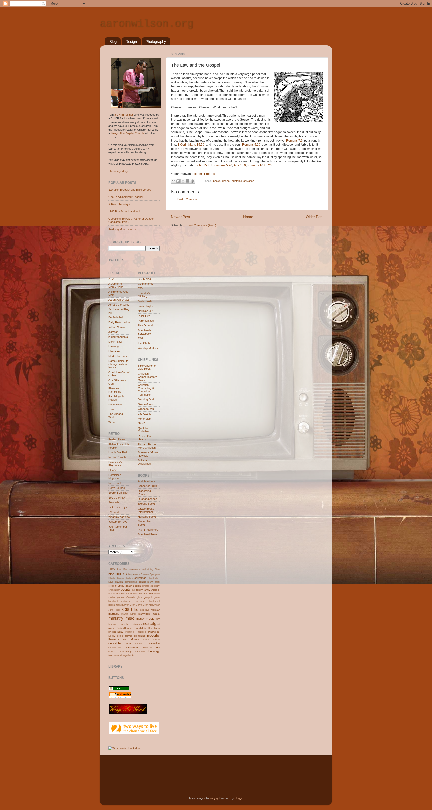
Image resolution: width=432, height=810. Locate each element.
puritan (156, 639)
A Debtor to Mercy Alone (116, 285)
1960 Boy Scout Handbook (124, 211)
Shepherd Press (148, 534)
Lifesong (113, 346)
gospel (226, 180)
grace (157, 597)
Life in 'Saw (115, 341)
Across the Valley (119, 304)
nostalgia (151, 623)
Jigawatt (113, 331)
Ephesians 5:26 (221, 165)
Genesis (130, 597)
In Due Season (117, 327)
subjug (214, 798)
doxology (155, 586)
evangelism (114, 590)
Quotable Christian (143, 430)
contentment (146, 581)
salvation (249, 180)
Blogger (239, 798)
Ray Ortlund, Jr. (147, 325)
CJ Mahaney (146, 283)
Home (248, 217)
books (217, 180)
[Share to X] (183, 181)
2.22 (111, 278)
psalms (146, 639)
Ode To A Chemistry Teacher (126, 196)
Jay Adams (145, 413)
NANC (142, 423)
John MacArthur (151, 605)
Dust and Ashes (147, 498)
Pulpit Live (144, 315)
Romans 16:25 (258, 165)
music (150, 618)
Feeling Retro (116, 439)
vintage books (127, 655)
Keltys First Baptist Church (128, 133)
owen (111, 628)
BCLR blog (144, 278)
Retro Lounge (116, 487)
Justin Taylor (146, 306)
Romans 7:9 (294, 140)
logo (142, 610)
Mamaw (155, 609)
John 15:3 (203, 165)
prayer (128, 635)
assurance (135, 569)
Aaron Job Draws (119, 299)
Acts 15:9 (240, 165)
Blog (113, 41)
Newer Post (180, 217)
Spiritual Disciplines (144, 462)
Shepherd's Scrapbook (145, 332)
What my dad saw (119, 516)
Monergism (145, 418)
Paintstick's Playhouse (115, 464)
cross (111, 586)
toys (111, 655)
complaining (131, 582)
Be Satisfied (115, 317)
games (121, 597)
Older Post (315, 217)
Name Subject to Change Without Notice (118, 364)
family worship (152, 589)
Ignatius (124, 601)
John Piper (114, 610)
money (140, 618)
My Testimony (134, 624)
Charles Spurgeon (150, 574)
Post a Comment (188, 199)
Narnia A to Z (146, 310)
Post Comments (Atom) (202, 225)
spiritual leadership (120, 651)
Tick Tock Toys (117, 507)
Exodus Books (147, 503)
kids (125, 609)
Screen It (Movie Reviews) (148, 454)
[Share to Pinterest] (192, 181)
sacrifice (140, 643)
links (134, 609)
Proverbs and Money (123, 639)
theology (154, 651)
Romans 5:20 (251, 144)
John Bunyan (122, 605)
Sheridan (147, 647)
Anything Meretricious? (122, 229)
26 (270, 165)
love (147, 610)
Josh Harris (145, 301)
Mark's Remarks (118, 356)
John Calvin (136, 605)
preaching (140, 635)
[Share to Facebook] (187, 181)
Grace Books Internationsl (146, 510)
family (139, 589)
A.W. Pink (122, 569)
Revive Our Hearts (145, 438)
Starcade (114, 502)
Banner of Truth (147, 485)
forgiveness (132, 593)
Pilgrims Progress (204, 174)
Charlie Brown (116, 578)
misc (130, 618)
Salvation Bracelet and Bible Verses (129, 189)
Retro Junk (115, 483)
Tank (111, 409)
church (119, 581)
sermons (132, 647)
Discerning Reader (144, 492)
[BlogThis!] (178, 181)
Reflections (115, 404)
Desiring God (146, 399)
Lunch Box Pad (117, 452)
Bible (157, 569)
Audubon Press (147, 481)
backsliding (147, 569)
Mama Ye (114, 351)
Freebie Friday (147, 593)
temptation (139, 651)
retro (128, 643)
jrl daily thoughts (118, 336)
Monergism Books (145, 523)
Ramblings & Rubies (116, 398)
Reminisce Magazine (114, 476)
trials (117, 655)
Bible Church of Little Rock (147, 367)
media (156, 613)
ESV (140, 288)
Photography (156, 41)
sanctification (115, 647)
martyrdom (144, 613)
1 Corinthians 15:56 (191, 144)
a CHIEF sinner (123, 114)
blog (111, 574)
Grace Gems (146, 404)
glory (139, 597)
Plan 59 (113, 470)
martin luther (129, 614)
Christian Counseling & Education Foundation (146, 389)
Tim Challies (145, 343)
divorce (146, 586)
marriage (113, 613)
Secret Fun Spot (118, 492)
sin (158, 647)
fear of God (114, 593)
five (123, 593)
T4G (141, 338)
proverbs (153, 635)
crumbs (119, 585)
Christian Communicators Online (147, 377)
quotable (237, 180)
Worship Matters (148, 348)
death (129, 585)
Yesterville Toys (118, 521)
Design (131, 41)
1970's (111, 569)
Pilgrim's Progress (136, 632)
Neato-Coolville (117, 457)
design (137, 585)
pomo (120, 636)
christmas (140, 577)
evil (134, 590)
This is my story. (118, 171)
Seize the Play (117, 497)
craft (157, 582)
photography (115, 631)
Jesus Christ (147, 601)
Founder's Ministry (144, 295)
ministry (116, 618)
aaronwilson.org (147, 24)
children (129, 578)
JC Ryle (134, 601)
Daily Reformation (119, 322)
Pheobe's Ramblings (114, 390)
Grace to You (146, 408)
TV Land (113, 512)
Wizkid (112, 422)
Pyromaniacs (146, 320)
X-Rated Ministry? (119, 204)
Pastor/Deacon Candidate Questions (138, 628)
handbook (113, 601)
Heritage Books (147, 516)
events (126, 589)
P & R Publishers (148, 529)
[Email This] (173, 181)
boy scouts (134, 574)
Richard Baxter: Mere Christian (147, 446)
